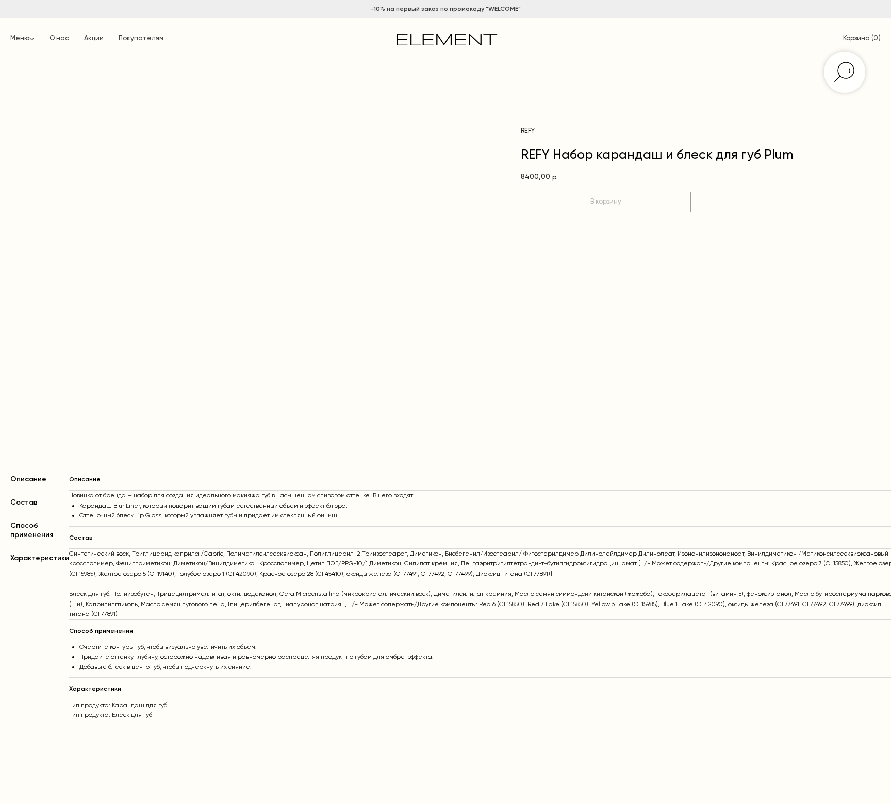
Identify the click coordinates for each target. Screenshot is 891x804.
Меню (19, 38)
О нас (59, 38)
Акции (94, 38)
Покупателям (141, 38)
